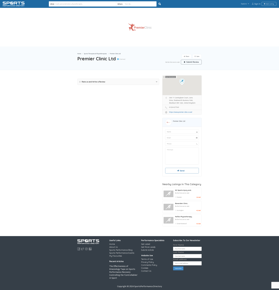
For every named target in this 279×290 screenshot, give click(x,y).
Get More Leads (148, 247)
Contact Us (146, 271)
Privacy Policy (147, 262)
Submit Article (147, 250)
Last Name (178, 252)
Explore (244, 4)
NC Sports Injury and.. (183, 190)
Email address (180, 259)
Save (197, 56)
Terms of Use (147, 259)
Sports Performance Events (121, 253)
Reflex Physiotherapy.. (184, 217)
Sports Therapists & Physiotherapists (95, 54)
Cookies (144, 268)
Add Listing (269, 4)
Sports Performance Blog (120, 250)
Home (79, 54)
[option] (139, 27)
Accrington (180, 210)
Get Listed (145, 244)
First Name (178, 245)
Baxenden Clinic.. (181, 203)
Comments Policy (149, 265)
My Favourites (115, 256)
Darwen (179, 197)
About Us (113, 247)
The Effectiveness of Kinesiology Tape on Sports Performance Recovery (122, 269)
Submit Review (192, 62)
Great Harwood (182, 224)
